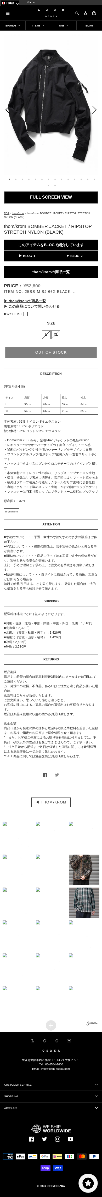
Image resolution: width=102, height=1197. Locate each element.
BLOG (27, 256)
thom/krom (18, 213)
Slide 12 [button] (81, 179)
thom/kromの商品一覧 (51, 272)
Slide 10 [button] (68, 179)
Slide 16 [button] (55, 185)
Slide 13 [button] (87, 179)
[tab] (8, 178)
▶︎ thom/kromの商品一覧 (25, 301)
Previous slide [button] (6, 111)
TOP (6, 213)
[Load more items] (51, 1025)
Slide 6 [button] (41, 179)
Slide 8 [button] (55, 179)
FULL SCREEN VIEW (51, 197)
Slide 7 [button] (48, 179)
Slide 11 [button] (74, 179)
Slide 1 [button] (9, 179)
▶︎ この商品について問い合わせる (32, 306)
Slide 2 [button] (15, 179)
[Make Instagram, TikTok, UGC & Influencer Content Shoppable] (92, 1024)
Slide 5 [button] (35, 179)
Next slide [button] (95, 111)
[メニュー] (8, 13)
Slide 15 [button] (48, 185)
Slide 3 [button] (22, 179)
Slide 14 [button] (94, 179)
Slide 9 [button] (61, 179)
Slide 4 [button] (28, 179)
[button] (18, 837)
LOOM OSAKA (56, 1186)
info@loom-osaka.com (55, 1068)
